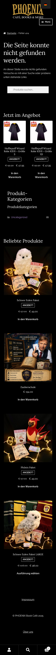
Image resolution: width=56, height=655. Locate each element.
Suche (28, 650)
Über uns (28, 631)
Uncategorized (19, 217)
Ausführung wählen (28, 573)
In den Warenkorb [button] (14, 175)
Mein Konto (9, 650)
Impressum (28, 599)
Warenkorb (43, 647)
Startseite (11, 33)
